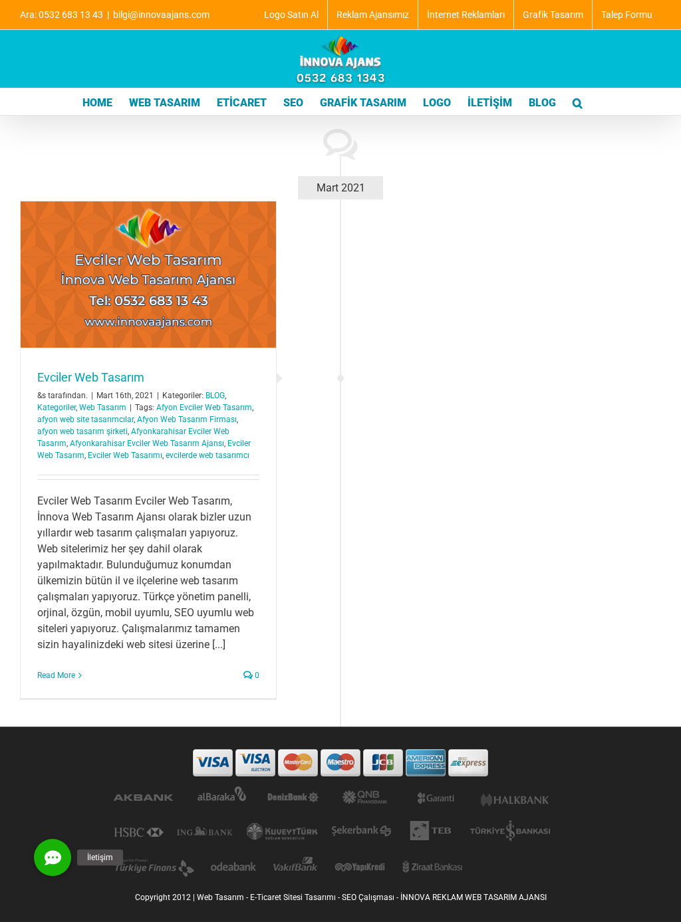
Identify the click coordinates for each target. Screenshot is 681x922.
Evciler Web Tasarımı (125, 455)
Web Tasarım (102, 407)
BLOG (215, 395)
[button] (578, 101)
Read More (56, 675)
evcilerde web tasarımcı (207, 455)
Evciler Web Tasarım (90, 377)
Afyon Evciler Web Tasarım (204, 407)
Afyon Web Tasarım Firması (187, 419)
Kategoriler (56, 407)
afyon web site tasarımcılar (85, 419)
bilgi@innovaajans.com (161, 14)
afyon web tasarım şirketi (82, 431)
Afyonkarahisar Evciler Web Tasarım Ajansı (147, 443)
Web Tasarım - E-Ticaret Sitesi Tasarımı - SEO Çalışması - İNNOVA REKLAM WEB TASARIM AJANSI (372, 897)
